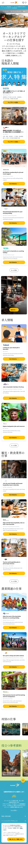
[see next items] (27, 11)
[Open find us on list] (25, 821)
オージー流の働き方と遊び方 (19, 6)
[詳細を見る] (14, 295)
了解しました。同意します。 (16, 839)
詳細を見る (13, 309)
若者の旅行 (9, 6)
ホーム (2, 6)
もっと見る (14, 270)
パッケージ (5, 11)
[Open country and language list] (25, 816)
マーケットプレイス (16, 11)
